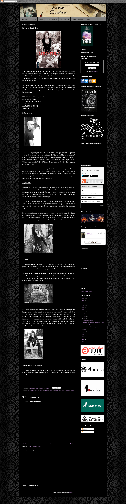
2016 (83, 309)
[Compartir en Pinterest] (60, 388)
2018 (83, 337)
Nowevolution (55, 390)
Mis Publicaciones (64, 19)
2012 (83, 300)
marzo (84, 316)
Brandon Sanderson (89, 234)
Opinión (41, 19)
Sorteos (48, 19)
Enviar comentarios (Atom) (34, 446)
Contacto (88, 19)
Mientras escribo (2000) (88, 320)
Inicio (50, 444)
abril (84, 318)
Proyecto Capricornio (77, 19)
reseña (60, 390)
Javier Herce (36, 390)
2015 (28, 390)
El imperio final (88, 233)
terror (63, 390)
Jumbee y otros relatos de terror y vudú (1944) (93, 322)
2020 (83, 341)
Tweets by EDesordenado (86, 291)
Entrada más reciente (27, 444)
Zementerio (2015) (87, 324)
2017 (83, 334)
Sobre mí (54, 19)
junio (84, 331)
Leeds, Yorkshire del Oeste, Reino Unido (36, 392)
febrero (85, 314)
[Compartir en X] (57, 388)
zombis (72, 390)
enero (84, 311)
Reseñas (34, 19)
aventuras (32, 390)
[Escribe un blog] (55, 388)
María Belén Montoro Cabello (46, 390)
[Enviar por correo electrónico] (53, 388)
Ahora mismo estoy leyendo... (93, 231)
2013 (83, 303)
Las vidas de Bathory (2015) (89, 327)
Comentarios (85, 432)
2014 (83, 305)
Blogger (71, 492)
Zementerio (68, 390)
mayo (84, 329)
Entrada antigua (71, 444)
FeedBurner (95, 71)
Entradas (85, 429)
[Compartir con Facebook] (58, 388)
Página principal (25, 19)
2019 (83, 339)
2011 (83, 298)
